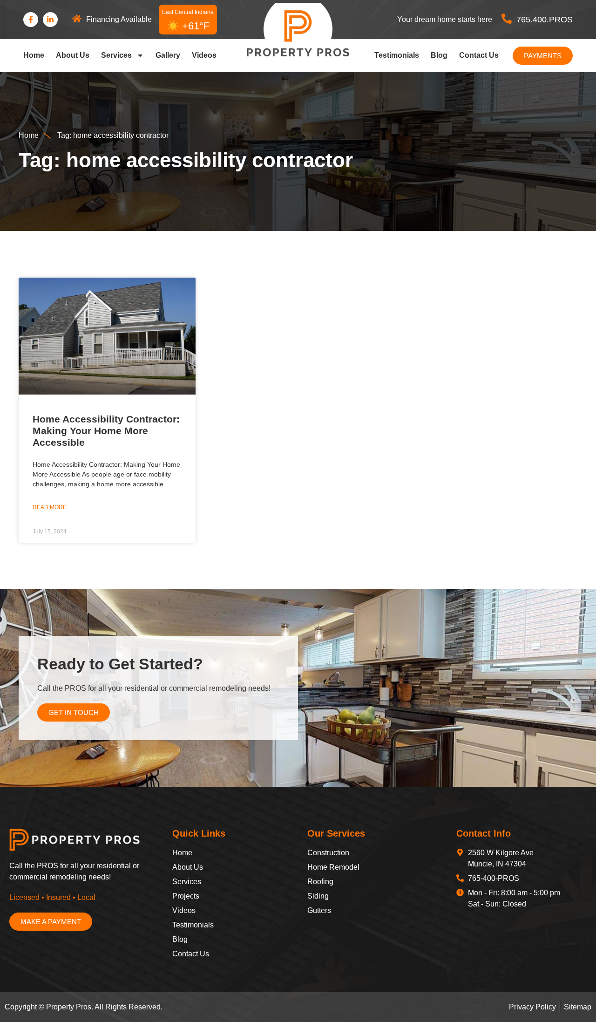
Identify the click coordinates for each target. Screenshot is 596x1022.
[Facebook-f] (30, 19)
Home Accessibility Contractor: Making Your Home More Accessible (106, 431)
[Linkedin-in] (50, 19)
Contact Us (479, 55)
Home (33, 55)
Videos (204, 55)
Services (116, 55)
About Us (72, 55)
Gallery (168, 55)
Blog (439, 55)
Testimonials (396, 55)
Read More (50, 507)
